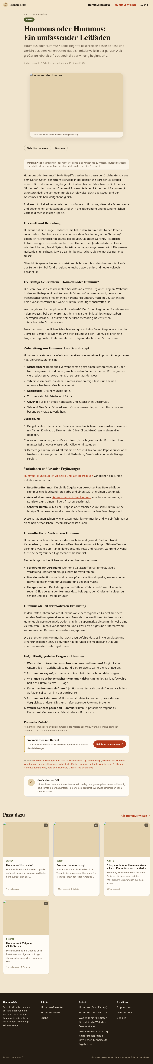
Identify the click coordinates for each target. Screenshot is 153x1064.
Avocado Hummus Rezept (70, 865)
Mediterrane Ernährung (81, 767)
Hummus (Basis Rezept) (93, 1007)
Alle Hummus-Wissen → (135, 815)
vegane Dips (108, 760)
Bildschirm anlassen (38, 148)
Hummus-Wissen (125, 4)
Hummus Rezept (41, 760)
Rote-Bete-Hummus (57, 767)
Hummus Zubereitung (35, 767)
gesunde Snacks (59, 760)
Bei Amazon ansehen (108, 744)
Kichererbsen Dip (78, 760)
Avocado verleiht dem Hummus (71, 497)
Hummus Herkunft (88, 764)
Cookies (121, 1018)
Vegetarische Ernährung (111, 764)
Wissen (29, 19)
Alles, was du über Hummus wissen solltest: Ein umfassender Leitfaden (127, 866)
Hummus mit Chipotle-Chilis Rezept (19, 944)
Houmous (52, 764)
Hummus (41, 764)
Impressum (124, 1007)
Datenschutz (124, 1012)
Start (26, 14)
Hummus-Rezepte (99, 4)
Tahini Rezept (94, 760)
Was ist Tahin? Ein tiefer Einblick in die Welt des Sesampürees (93, 1022)
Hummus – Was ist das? (19, 865)
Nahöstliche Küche (68, 764)
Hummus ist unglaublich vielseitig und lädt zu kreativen (58, 476)
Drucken (60, 148)
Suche (144, 4)
